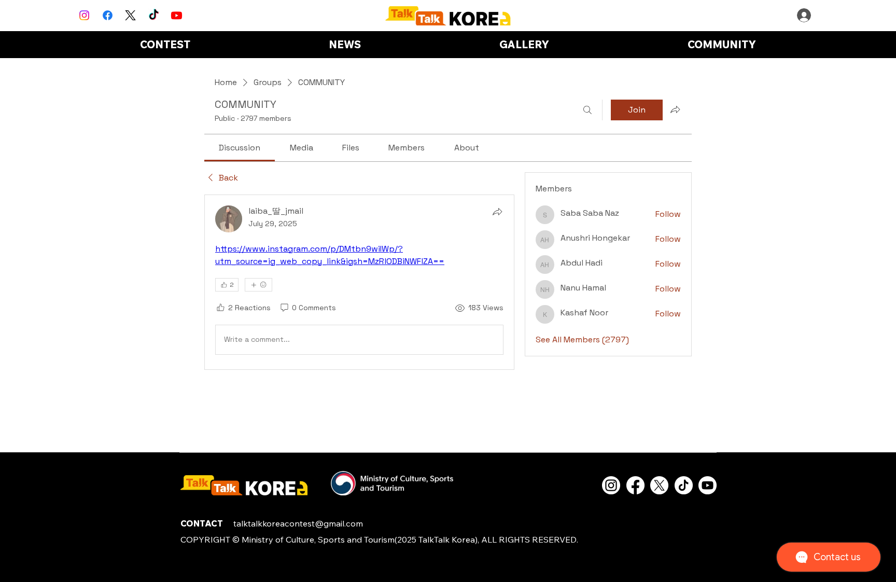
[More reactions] (258, 285)
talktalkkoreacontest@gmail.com (298, 523)
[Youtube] (176, 15)
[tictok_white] (684, 485)
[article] (359, 282)
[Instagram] (84, 15)
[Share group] (675, 109)
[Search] (587, 110)
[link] (239, 147)
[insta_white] (611, 485)
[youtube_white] (707, 485)
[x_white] (659, 485)
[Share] (497, 211)
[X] (130, 15)
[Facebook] (107, 15)
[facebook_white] (635, 485)
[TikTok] (153, 15)
